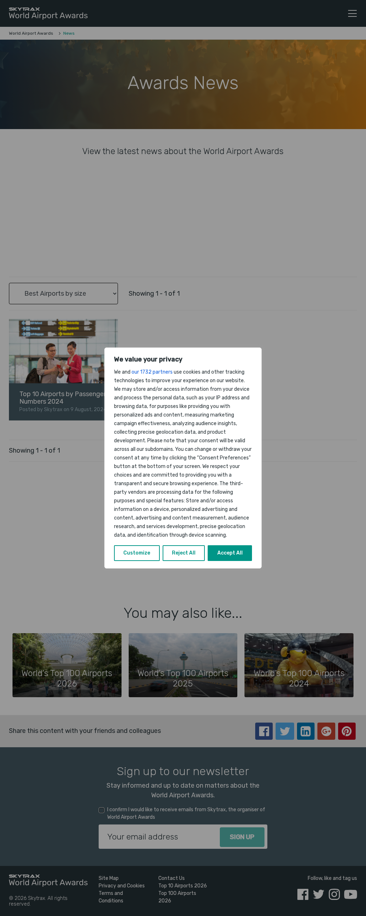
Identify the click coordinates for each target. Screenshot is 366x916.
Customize (136, 553)
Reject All (184, 553)
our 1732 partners (152, 372)
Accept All (230, 553)
